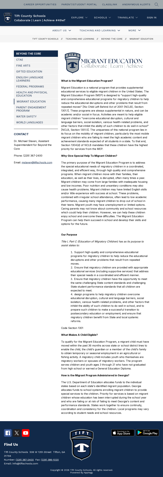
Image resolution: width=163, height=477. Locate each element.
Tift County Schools (45, 39)
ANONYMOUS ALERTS (136, 4)
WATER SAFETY (26, 116)
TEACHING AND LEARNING (97, 30)
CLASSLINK (109, 4)
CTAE (19, 59)
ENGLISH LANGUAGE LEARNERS (29, 79)
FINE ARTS (23, 65)
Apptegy (88, 472)
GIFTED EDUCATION (29, 71)
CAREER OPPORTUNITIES (40, 4)
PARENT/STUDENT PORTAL (79, 4)
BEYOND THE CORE (111, 39)
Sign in (151, 17)
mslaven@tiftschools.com (37, 162)
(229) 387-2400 (25, 459)
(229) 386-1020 (50, 459)
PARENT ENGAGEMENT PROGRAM (31, 109)
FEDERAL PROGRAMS (30, 86)
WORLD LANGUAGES (29, 122)
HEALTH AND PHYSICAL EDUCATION (31, 94)
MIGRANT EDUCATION (141, 39)
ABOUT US (59, 30)
